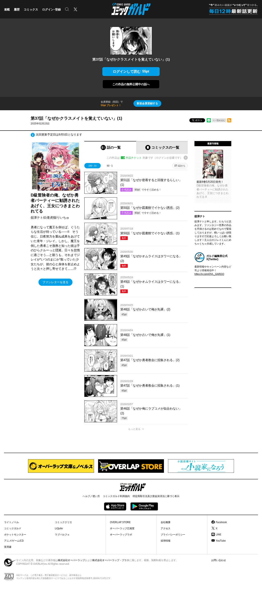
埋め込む (220, 120)
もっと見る (134, 429)
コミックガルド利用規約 (116, 496)
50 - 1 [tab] (110, 165)
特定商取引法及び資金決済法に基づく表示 (156, 496)
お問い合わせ (218, 560)
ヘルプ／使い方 (91, 496)
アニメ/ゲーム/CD (14, 540)
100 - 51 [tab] (92, 165)
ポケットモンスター (15, 534)
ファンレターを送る (55, 282)
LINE (218, 534)
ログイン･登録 (51, 9)
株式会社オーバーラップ (71, 560)
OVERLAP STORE (120, 522)
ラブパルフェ (62, 534)
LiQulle (59, 528)
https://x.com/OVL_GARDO (209, 274)
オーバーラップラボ (121, 534)
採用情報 (166, 540)
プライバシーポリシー (173, 534)
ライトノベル (11, 522)
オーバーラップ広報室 (122, 528)
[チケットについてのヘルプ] (186, 158)
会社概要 (166, 522)
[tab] (110, 147)
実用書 (7, 546)
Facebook (221, 522)
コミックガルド (12, 528)
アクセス (166, 528)
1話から (181, 165)
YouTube (221, 540)
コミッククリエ (63, 522)
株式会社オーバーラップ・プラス (110, 560)
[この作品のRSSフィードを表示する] (229, 120)
